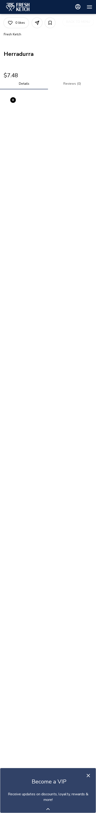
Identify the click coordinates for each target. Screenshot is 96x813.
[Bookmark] (50, 23)
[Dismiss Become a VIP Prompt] (88, 775)
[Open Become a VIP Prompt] (48, 809)
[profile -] (78, 7)
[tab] (24, 83)
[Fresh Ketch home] (25, 7)
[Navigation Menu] (89, 7)
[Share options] (37, 23)
